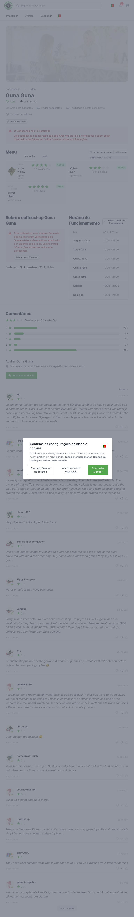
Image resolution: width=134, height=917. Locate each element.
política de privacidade (50, 456)
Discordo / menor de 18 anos (40, 470)
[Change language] (104, 446)
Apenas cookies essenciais (71, 470)
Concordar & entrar (98, 470)
